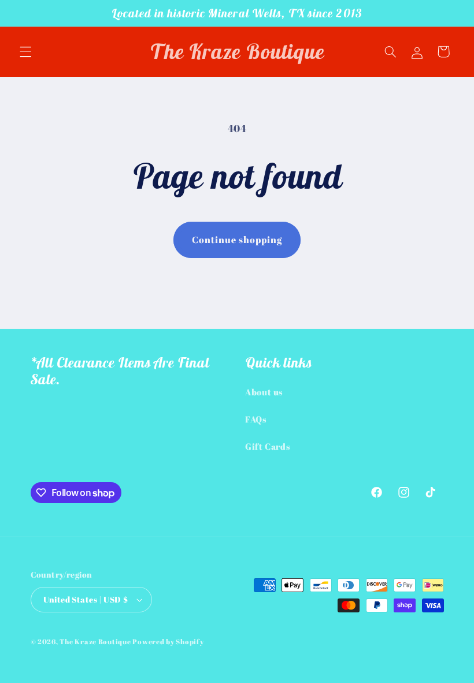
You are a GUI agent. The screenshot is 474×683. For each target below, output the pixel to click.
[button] (25, 51)
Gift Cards (267, 446)
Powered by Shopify (167, 641)
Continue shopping (237, 239)
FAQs (256, 419)
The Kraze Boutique (95, 641)
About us (264, 392)
